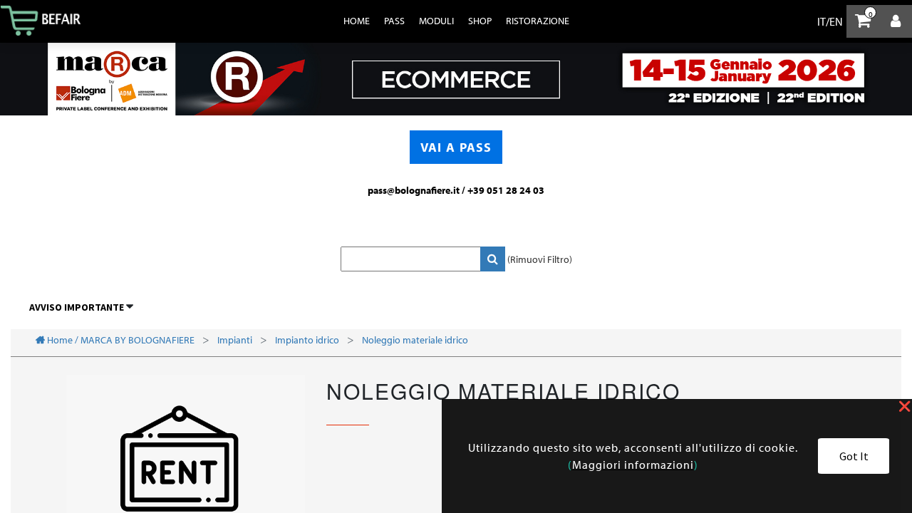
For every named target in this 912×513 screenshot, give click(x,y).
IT (821, 21)
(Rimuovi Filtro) (539, 259)
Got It (854, 456)
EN (836, 21)
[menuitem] (356, 20)
